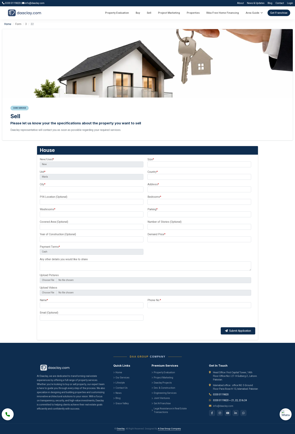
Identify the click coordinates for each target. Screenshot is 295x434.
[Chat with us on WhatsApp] (286, 414)
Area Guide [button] (252, 13)
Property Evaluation (117, 13)
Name (44, 300)
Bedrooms (154, 197)
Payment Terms (50, 247)
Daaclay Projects (163, 383)
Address (153, 184)
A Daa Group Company (169, 428)
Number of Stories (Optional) (164, 222)
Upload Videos (48, 288)
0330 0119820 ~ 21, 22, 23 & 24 (230, 400)
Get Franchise (278, 13)
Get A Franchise (162, 403)
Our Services (122, 377)
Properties (193, 13)
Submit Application (240, 331)
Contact (280, 3)
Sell (149, 13)
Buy (138, 13)
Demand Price (156, 234)
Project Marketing (169, 13)
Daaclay (121, 428)
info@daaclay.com (34, 3)
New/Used (47, 159)
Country (153, 172)
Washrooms (47, 209)
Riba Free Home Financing (222, 13)
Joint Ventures (162, 398)
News (119, 393)
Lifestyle (120, 383)
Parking (153, 209)
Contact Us (122, 388)
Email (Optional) (49, 313)
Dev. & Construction (164, 388)
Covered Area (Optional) (54, 222)
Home (7, 24)
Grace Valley (122, 403)
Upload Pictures (49, 275)
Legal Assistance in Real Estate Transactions (170, 410)
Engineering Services (165, 393)
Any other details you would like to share (64, 259)
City (42, 184)
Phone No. (154, 300)
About (240, 3)
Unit (42, 172)
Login (290, 3)
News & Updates (255, 3)
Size (151, 159)
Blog (270, 3)
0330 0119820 (12, 3)
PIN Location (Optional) (53, 197)
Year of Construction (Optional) (58, 234)
